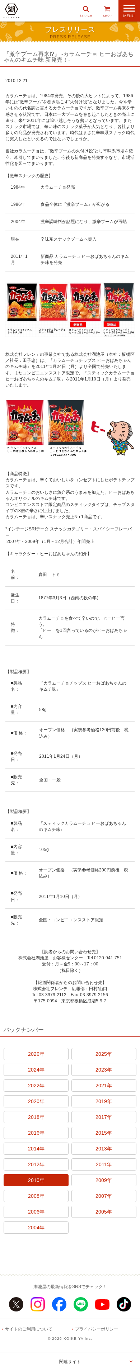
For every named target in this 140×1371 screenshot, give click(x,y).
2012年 (36, 1164)
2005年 (103, 1212)
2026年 (36, 1054)
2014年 (36, 1149)
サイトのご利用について (28, 1329)
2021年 (103, 1085)
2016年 (36, 1133)
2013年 (103, 1149)
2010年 (36, 1180)
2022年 (36, 1085)
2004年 (36, 1227)
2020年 (36, 1101)
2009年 (103, 1180)
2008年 (36, 1196)
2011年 (104, 1164)
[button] (86, 11)
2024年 (36, 1070)
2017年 (103, 1117)
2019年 (103, 1101)
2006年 (36, 1212)
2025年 (103, 1054)
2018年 (36, 1117)
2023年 (103, 1070)
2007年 (103, 1196)
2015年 (103, 1133)
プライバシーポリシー (96, 1329)
